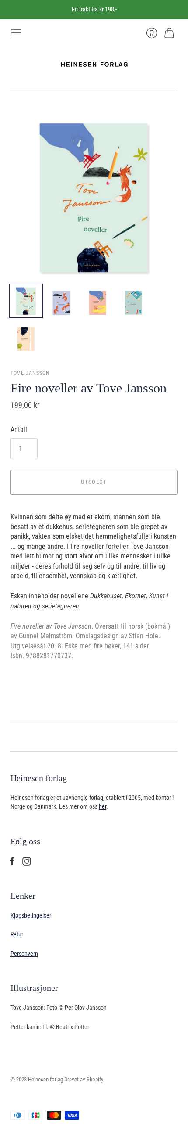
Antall (18, 429)
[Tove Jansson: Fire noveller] (25, 300)
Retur (16, 934)
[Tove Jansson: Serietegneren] (133, 300)
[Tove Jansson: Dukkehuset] (97, 300)
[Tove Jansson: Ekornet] (61, 300)
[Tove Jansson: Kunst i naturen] (25, 336)
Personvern (24, 953)
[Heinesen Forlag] (94, 65)
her (102, 806)
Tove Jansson (29, 373)
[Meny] (16, 33)
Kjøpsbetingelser (30, 915)
